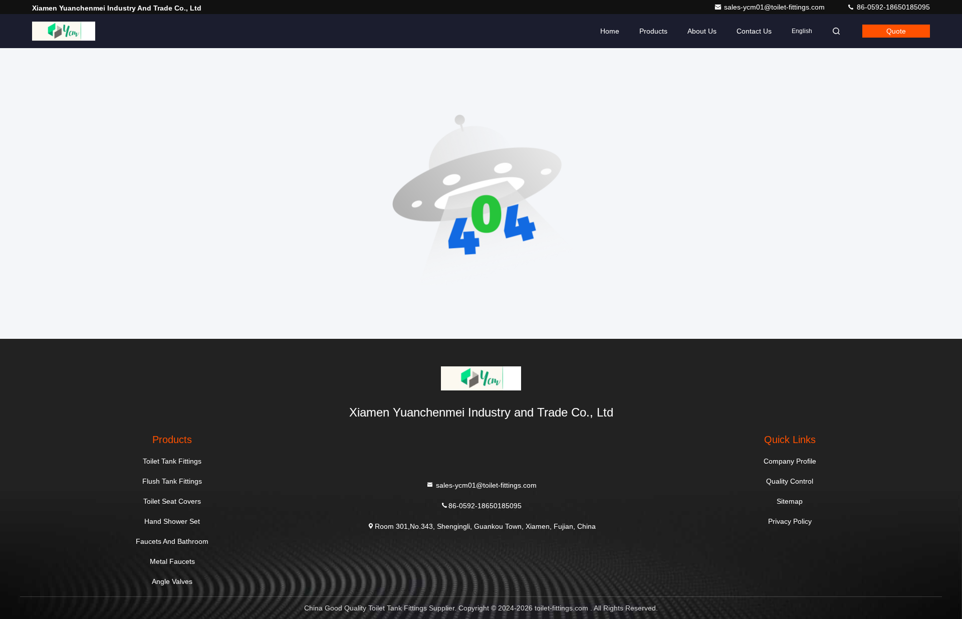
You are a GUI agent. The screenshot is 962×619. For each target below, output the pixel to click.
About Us (701, 31)
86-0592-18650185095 (892, 7)
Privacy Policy (790, 521)
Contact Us (754, 31)
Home (609, 31)
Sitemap (790, 501)
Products (653, 31)
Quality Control (789, 481)
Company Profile (790, 461)
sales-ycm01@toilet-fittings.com (775, 7)
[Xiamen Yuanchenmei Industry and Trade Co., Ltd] (63, 31)
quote (896, 31)
